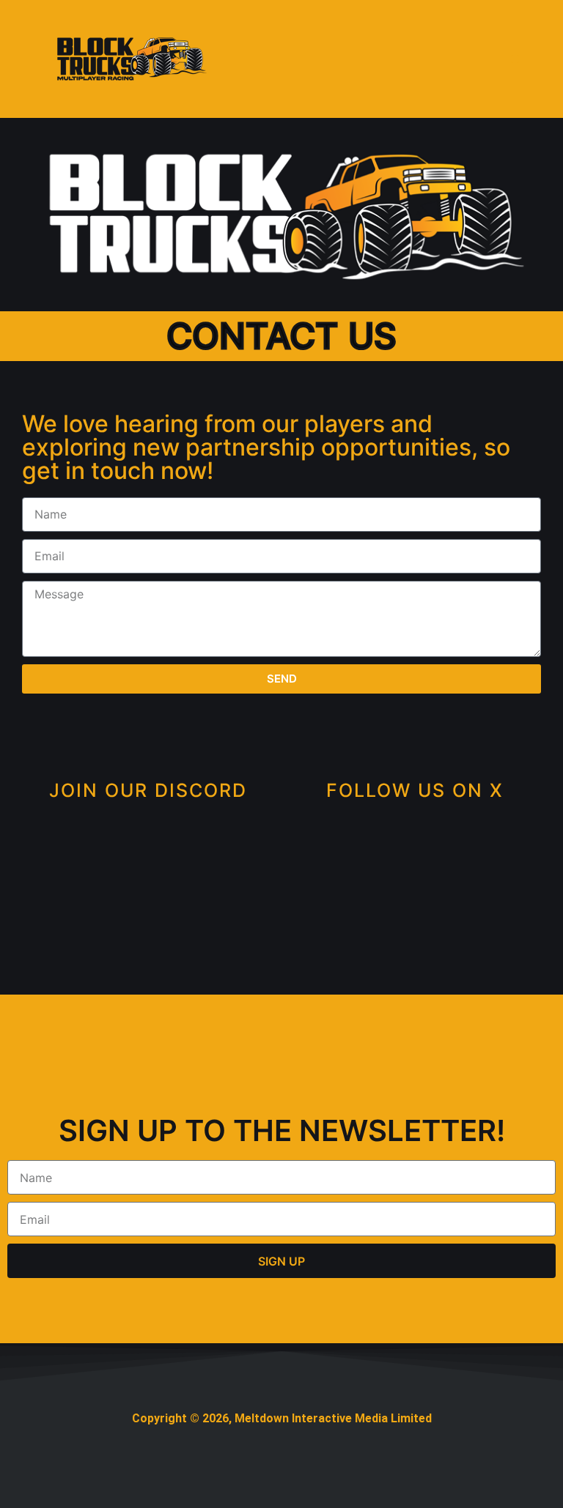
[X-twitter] (415, 872)
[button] (515, 59)
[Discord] (148, 872)
